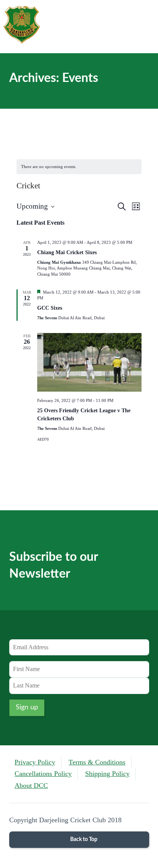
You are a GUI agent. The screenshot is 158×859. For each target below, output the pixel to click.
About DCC (31, 785)
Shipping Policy (107, 773)
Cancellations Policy (43, 773)
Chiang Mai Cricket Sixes (67, 252)
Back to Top (83, 839)
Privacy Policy (35, 762)
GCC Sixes (49, 308)
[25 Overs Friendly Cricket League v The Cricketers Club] (89, 362)
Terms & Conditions (97, 762)
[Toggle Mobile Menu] (146, 27)
